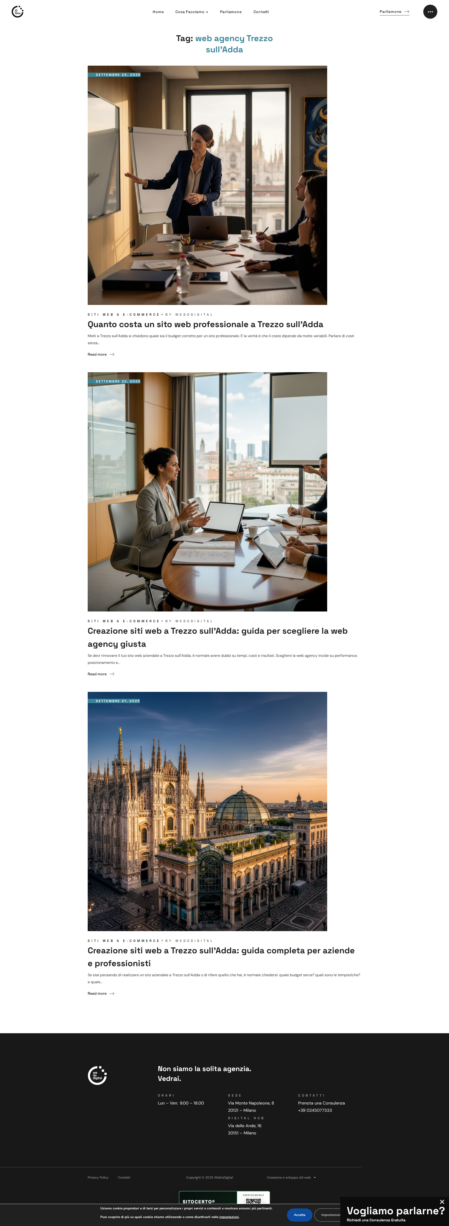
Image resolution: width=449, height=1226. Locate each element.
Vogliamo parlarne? (396, 1210)
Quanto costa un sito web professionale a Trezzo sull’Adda (205, 324)
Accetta (299, 1215)
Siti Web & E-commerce (124, 314)
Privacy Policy (98, 1177)
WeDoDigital (194, 314)
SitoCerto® (199, 1202)
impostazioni (229, 1217)
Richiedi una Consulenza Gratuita (376, 1220)
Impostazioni (331, 1215)
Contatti (124, 1177)
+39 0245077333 (315, 1110)
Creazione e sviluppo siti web (289, 1177)
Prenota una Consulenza (321, 1103)
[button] (394, 11)
